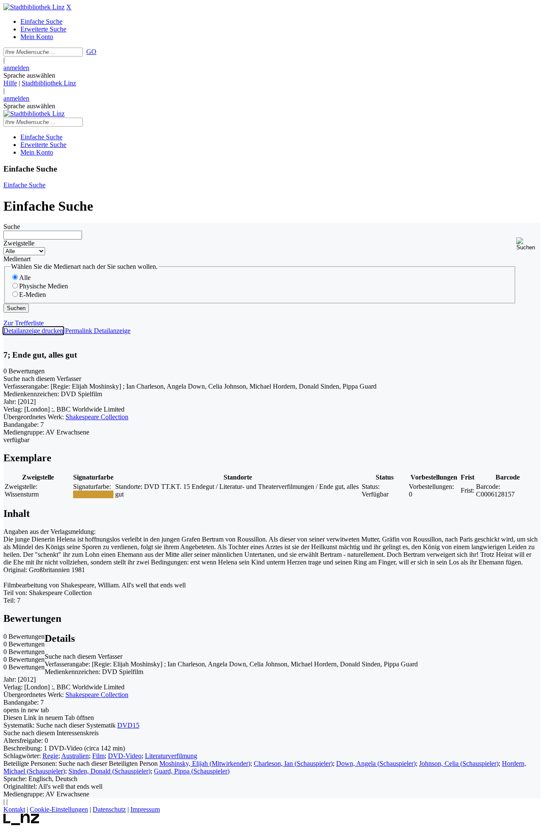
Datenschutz (109, 809)
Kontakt (14, 809)
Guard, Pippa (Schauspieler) (192, 771)
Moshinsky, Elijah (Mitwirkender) (204, 763)
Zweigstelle (18, 243)
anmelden (16, 67)
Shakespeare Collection (96, 416)
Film (98, 755)
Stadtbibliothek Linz (49, 83)
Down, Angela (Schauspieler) (376, 763)
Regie (50, 755)
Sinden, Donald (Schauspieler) (109, 771)
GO (91, 51)
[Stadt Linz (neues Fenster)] (21, 823)
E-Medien (32, 294)
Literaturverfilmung (171, 755)
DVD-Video (125, 755)
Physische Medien (43, 286)
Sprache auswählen (29, 75)
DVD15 (128, 725)
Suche (11, 226)
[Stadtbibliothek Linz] (34, 7)
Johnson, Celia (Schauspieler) (459, 763)
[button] (528, 244)
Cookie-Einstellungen (59, 809)
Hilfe (10, 83)
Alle (25, 277)
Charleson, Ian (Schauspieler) (293, 763)
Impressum (145, 809)
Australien (75, 755)
